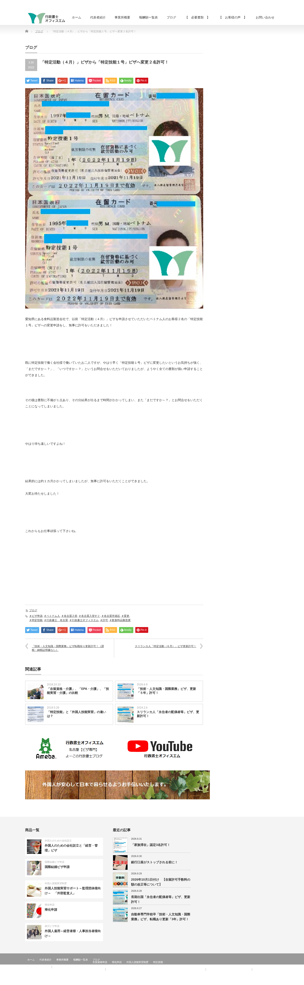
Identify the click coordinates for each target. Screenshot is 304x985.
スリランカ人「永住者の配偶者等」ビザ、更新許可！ (168, 714)
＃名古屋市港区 (110, 615)
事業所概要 (122, 17)
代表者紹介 (98, 17)
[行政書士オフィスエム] (46, 18)
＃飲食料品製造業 (120, 620)
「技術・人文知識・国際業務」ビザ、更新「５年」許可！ (166, 691)
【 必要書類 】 (197, 17)
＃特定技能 (36, 620)
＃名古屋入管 (69, 615)
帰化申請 (50, 904)
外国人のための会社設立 (58, 840)
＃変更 (125, 615)
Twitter (269, 981)
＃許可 (104, 620)
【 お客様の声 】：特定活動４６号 (229, 969)
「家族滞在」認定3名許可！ (150, 845)
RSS (263, 981)
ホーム (76, 17)
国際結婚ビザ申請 (54, 862)
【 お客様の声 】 (233, 17)
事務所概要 (62, 959)
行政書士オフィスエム (242, 981)
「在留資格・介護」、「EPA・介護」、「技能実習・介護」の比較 (78, 691)
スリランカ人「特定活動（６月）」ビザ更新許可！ (165, 646)
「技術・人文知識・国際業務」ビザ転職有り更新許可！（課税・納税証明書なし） (68, 648)
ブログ (171, 17)
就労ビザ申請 (52, 926)
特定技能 (158, 962)
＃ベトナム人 (52, 615)
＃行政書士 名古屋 (56, 620)
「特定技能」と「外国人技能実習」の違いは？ (76, 714)
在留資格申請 (100, 962)
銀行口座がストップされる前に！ (154, 862)
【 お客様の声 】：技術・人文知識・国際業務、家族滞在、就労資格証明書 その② (155, 969)
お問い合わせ (265, 17)
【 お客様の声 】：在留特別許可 (47, 972)
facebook (276, 981)
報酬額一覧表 (148, 17)
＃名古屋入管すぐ (89, 615)
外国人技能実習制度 (56, 883)
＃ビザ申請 (36, 615)
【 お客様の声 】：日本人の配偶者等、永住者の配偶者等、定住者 (65, 969)
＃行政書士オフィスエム (84, 620)
